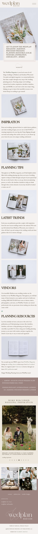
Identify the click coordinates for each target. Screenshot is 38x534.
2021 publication (9, 369)
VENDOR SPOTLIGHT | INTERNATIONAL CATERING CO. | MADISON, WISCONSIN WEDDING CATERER (19, 389)
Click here (18, 367)
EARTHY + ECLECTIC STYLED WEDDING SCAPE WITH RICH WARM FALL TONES (18, 382)
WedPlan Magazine (29, 362)
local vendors (30, 364)
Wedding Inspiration (6, 458)
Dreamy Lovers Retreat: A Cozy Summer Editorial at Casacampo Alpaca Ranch (17, 453)
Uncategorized (19, 67)
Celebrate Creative (22, 531)
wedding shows (12, 364)
